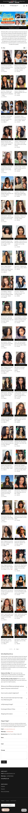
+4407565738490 (9, 731)
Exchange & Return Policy (8, 709)
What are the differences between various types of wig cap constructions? (12, 687)
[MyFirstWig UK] (14, 5)
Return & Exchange (5, 791)
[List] (26, 48)
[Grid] (24, 48)
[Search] (4, 5)
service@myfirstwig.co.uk (9, 729)
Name (2, 737)
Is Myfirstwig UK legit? (7, 704)
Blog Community (13, 800)
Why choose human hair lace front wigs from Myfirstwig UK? (11, 698)
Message (3, 750)
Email (2, 743)
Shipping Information (7, 714)
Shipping (3, 786)
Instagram (2, 800)
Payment (3, 789)
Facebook (7, 800)
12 (14, 649)
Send (4, 762)
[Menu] (1, 5)
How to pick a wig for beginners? (10, 693)
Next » (17, 649)
